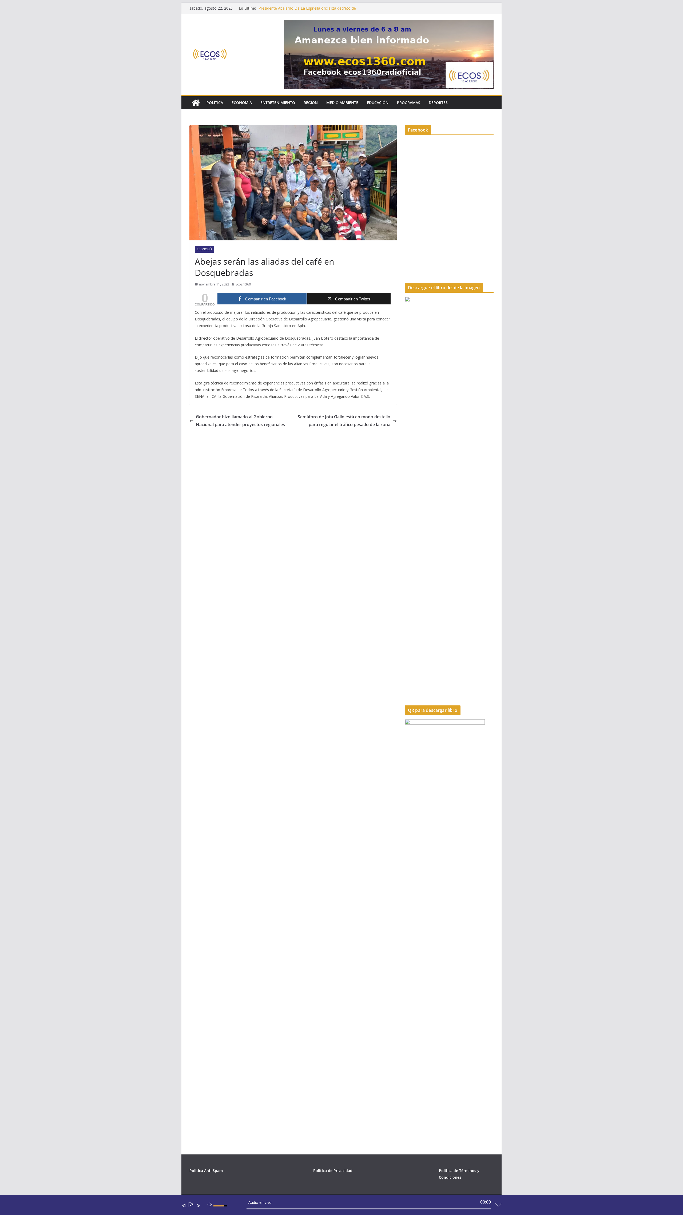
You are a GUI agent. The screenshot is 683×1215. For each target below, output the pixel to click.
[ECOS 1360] (195, 102)
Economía (242, 102)
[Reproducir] (190, 1205)
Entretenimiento (277, 102)
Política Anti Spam (206, 1170)
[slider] (220, 1210)
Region (311, 102)
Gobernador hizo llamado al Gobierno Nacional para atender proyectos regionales (240, 420)
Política (215, 102)
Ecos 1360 (243, 284)
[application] (337, 1206)
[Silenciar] (209, 1204)
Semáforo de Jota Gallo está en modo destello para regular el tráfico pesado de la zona (344, 420)
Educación (377, 102)
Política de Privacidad (332, 1170)
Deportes (438, 102)
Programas (408, 102)
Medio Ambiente (342, 102)
